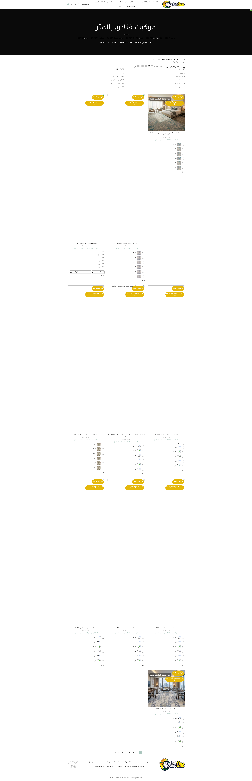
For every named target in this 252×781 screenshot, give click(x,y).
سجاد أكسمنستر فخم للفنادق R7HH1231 (86, 628)
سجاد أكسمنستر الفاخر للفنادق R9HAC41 (126, 243)
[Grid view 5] (142, 66)
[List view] (152, 66)
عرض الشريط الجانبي (176, 67)
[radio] (178, 144)
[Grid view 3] (149, 66)
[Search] (79, 4)
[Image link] (172, 764)
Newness (182, 80)
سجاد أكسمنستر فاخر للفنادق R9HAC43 (126, 628)
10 (115, 752)
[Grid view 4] (146, 66)
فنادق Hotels (166, 137)
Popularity (182, 73)
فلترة (135, 67)
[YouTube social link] (74, 766)
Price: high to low (180, 87)
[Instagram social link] (69, 762)
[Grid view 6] (138, 66)
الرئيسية (182, 60)
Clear (183, 172)
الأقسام (126, 34)
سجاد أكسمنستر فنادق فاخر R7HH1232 (166, 709)
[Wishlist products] (75, 4)
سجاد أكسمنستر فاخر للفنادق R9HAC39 (166, 628)
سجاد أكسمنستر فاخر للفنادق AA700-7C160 (86, 435)
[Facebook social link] (76, 762)
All (124, 73)
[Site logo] (173, 4)
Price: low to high (180, 83)
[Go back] (126, 21)
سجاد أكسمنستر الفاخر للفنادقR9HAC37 (86, 243)
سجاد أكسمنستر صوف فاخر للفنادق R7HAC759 (166, 435)
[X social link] (73, 762)
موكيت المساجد (126, 439)
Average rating (180, 76)
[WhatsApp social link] (71, 766)
